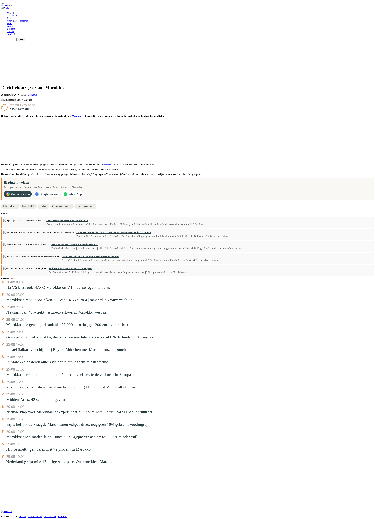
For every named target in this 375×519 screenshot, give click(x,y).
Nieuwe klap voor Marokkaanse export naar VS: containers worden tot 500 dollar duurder (79, 412)
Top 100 (11, 34)
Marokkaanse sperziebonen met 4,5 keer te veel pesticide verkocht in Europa (68, 374)
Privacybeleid (50, 516)
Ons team (62, 516)
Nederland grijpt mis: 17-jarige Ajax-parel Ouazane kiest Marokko (60, 462)
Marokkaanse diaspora (17, 21)
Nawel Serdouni (19, 109)
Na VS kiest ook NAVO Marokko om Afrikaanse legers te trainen (59, 287)
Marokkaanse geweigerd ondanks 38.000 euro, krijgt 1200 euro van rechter (67, 325)
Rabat (43, 206)
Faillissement (85, 206)
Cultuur (10, 31)
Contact (22, 516)
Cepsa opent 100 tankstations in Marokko (67, 220)
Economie (11, 29)
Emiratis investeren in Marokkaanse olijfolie (70, 268)
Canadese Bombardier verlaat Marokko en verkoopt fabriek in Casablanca (113, 232)
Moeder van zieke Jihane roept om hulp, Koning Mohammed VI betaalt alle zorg (71, 387)
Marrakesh (10, 206)
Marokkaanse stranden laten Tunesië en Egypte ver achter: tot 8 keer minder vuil (71, 437)
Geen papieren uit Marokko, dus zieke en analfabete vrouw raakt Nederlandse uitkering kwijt (82, 337)
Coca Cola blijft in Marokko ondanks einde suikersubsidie (90, 256)
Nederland (12, 15)
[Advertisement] (89, 61)
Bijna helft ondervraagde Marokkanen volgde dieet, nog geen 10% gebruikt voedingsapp (78, 424)
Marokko (11, 13)
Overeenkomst (62, 206)
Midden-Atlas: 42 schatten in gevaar (35, 399)
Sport (9, 23)
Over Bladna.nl (35, 516)
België (10, 18)
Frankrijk (28, 206)
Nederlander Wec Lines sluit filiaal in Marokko (74, 244)
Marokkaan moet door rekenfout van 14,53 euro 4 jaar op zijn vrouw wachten (69, 300)
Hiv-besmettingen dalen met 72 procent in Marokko (48, 449)
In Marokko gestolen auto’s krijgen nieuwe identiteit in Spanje (57, 362)
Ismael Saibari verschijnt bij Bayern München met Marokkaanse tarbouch (66, 349)
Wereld (10, 26)
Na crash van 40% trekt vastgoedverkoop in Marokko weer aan (57, 312)
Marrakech (108, 164)
